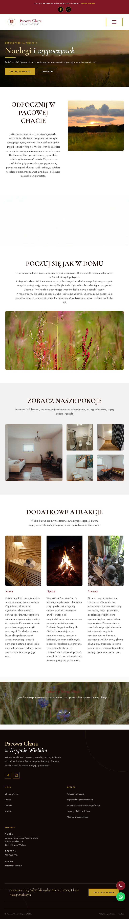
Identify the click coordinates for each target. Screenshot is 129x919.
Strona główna (11, 793)
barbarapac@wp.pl (13, 865)
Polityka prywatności (107, 913)
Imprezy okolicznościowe (78, 811)
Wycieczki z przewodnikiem (80, 799)
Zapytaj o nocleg (20, 71)
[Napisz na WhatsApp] (120, 896)
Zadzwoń (47, 71)
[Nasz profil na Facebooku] (60, 9)
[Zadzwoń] (120, 885)
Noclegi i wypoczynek (77, 816)
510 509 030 (11, 855)
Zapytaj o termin (88, 3)
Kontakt (8, 811)
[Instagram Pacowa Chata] (16, 775)
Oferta (8, 799)
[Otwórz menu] (114, 22)
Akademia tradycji (75, 793)
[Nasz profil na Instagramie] (68, 9)
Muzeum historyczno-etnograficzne (83, 805)
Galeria (8, 805)
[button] (64, 712)
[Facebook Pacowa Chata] (8, 775)
